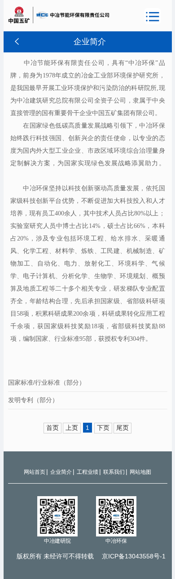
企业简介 (61, 472)
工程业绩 (87, 472)
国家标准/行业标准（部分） (46, 382)
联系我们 (114, 472)
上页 (72, 427)
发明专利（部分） (33, 399)
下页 (103, 427)
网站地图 (140, 472)
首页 (52, 427)
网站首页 (34, 472)
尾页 (122, 427)
